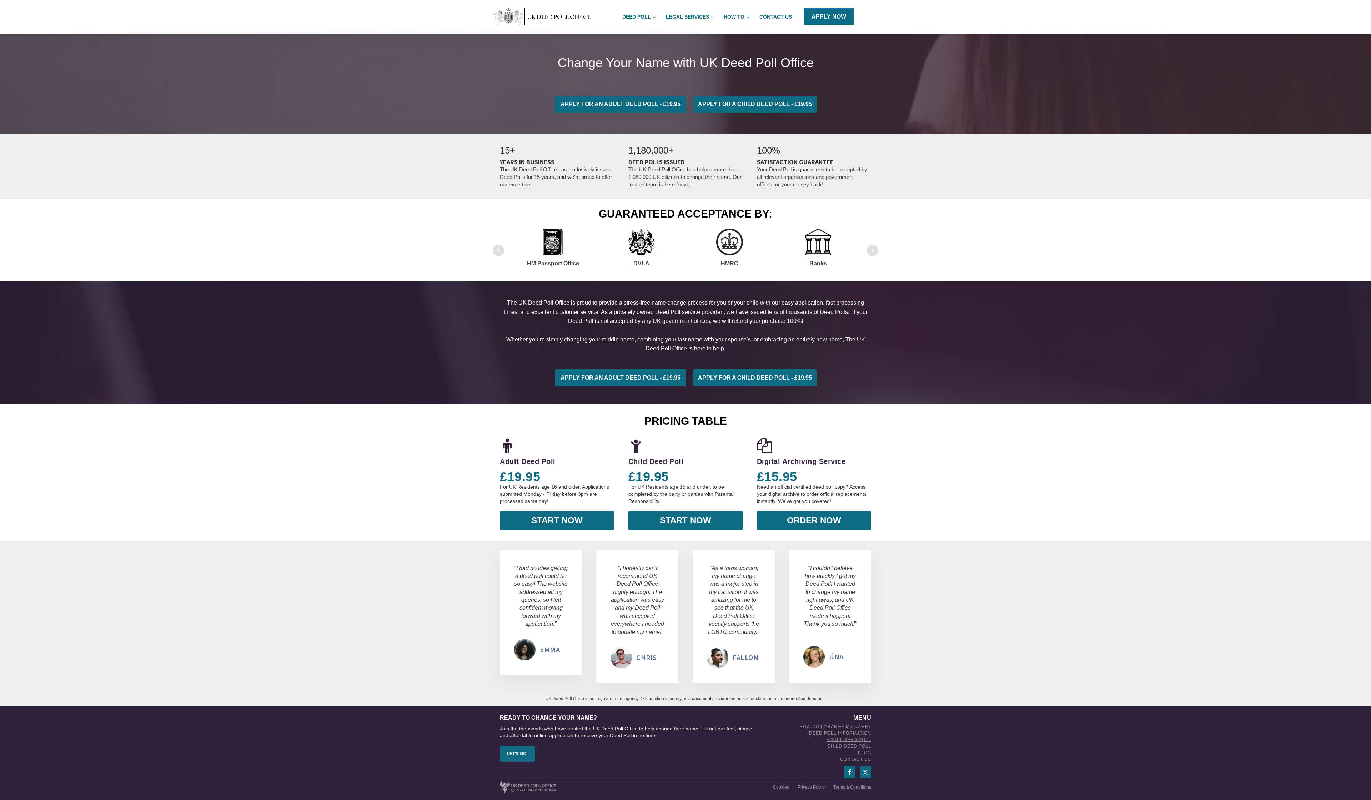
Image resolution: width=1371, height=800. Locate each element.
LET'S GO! (517, 753)
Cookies (781, 787)
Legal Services (687, 17)
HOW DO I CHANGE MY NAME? (835, 727)
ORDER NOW (814, 520)
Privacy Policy (811, 787)
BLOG (864, 753)
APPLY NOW (829, 17)
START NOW (557, 520)
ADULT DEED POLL (849, 740)
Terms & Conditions (852, 787)
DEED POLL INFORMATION (840, 733)
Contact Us (775, 17)
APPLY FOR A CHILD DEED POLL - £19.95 (755, 104)
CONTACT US (855, 759)
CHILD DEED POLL (849, 746)
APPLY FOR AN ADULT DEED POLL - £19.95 (621, 104)
